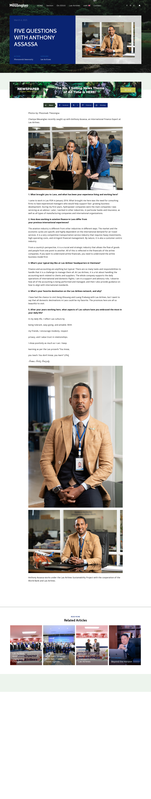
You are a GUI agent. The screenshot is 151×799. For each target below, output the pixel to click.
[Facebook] (127, 5)
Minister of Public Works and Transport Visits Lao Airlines (87, 657)
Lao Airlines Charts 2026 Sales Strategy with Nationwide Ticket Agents (55, 657)
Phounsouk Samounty (23, 59)
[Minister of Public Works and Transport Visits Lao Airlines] (92, 645)
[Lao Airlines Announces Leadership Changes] (26, 645)
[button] (139, 5)
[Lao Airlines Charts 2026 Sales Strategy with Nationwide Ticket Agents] (59, 645)
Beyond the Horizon (121, 661)
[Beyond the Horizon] (125, 645)
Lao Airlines (46, 59)
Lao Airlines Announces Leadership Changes (18, 657)
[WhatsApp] (134, 5)
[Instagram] (130, 5)
